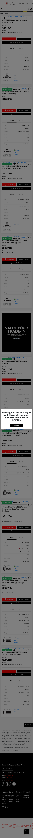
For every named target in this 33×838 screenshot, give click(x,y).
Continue (16, 425)
